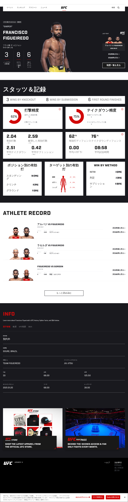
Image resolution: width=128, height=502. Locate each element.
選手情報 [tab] (6, 327)
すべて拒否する (97, 497)
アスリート (33, 7)
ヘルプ (107, 463)
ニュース (44, 7)
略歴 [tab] (14, 327)
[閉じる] (125, 497)
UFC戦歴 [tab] (22, 327)
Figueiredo (57, 224)
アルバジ (42, 224)
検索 (113, 7)
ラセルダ (42, 245)
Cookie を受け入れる (113, 497)
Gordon (58, 266)
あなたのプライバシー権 (83, 497)
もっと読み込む (64, 293)
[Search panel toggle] (118, 8)
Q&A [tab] (30, 327)
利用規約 (118, 465)
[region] (64, 497)
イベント (10, 7)
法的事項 (118, 463)
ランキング (21, 7)
